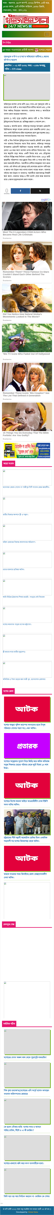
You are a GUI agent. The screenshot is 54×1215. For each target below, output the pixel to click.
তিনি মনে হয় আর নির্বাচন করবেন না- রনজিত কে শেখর (26, 1196)
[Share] (20, 191)
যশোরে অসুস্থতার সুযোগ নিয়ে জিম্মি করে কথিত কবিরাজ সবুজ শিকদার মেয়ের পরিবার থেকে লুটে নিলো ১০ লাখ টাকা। (26, 765)
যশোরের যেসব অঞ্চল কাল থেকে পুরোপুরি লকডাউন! (25, 1057)
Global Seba (33, 1212)
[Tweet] (40, 191)
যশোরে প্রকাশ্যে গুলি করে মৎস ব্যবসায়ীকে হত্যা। (24, 1163)
